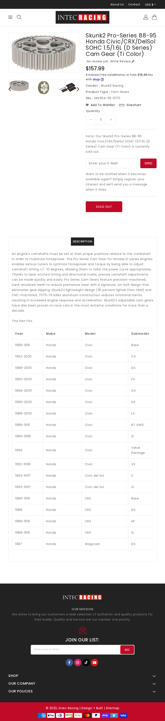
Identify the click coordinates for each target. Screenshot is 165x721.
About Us (117, 4)
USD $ (149, 5)
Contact (134, 4)
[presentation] (9, 89)
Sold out (104, 207)
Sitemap (112, 708)
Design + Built (92, 708)
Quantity (93, 110)
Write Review (120, 61)
